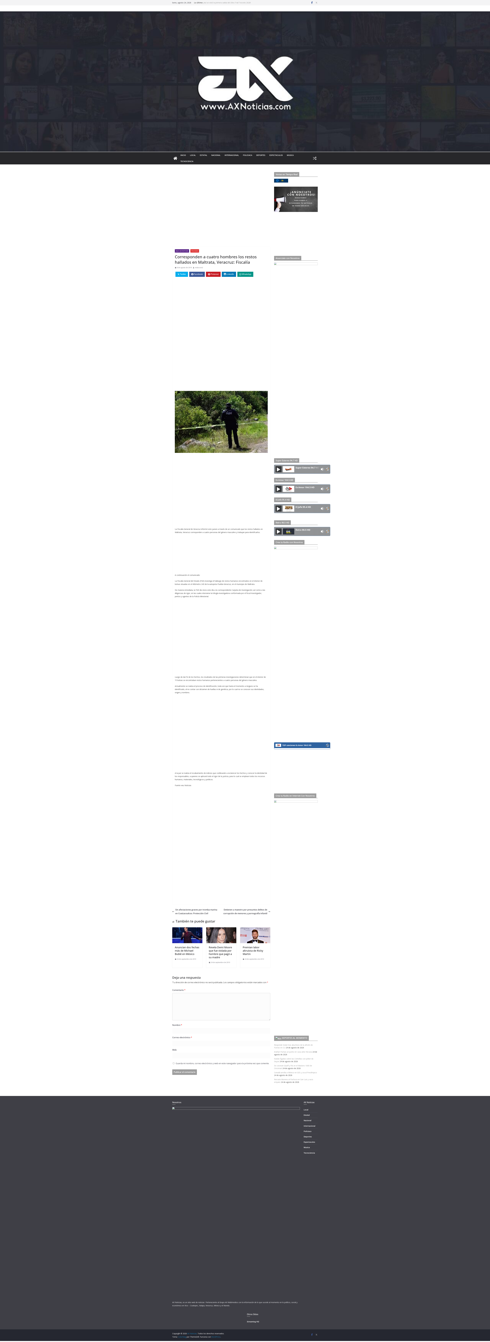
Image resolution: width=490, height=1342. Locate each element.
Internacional (232, 155)
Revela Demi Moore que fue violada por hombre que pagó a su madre (220, 952)
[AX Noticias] (175, 158)
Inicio (183, 155)
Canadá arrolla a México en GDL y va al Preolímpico (295, 1072)
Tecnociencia (186, 161)
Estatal (203, 155)
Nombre (177, 1025)
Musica (290, 155)
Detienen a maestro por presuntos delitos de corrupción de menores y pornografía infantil (245, 911)
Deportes (260, 155)
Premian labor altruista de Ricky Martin (253, 951)
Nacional (215, 155)
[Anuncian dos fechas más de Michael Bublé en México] (187, 929)
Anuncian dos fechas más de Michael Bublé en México (187, 951)
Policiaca (247, 155)
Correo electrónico (182, 1037)
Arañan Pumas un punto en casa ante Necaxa (293, 1052)
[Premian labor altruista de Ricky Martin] (255, 929)
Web (174, 1049)
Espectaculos (276, 155)
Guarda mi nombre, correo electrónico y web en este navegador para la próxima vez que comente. (222, 1063)
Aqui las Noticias (182, 251)
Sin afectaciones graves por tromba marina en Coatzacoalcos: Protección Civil (196, 911)
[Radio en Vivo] (327, 469)
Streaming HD (253, 1321)
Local (193, 155)
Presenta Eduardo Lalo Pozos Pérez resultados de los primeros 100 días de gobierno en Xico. (226, 3)
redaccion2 (199, 267)
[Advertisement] (221, 191)
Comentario (178, 990)
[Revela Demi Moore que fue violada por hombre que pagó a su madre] (221, 929)
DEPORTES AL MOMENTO (294, 1038)
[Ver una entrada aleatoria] (315, 158)
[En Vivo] (278, 469)
